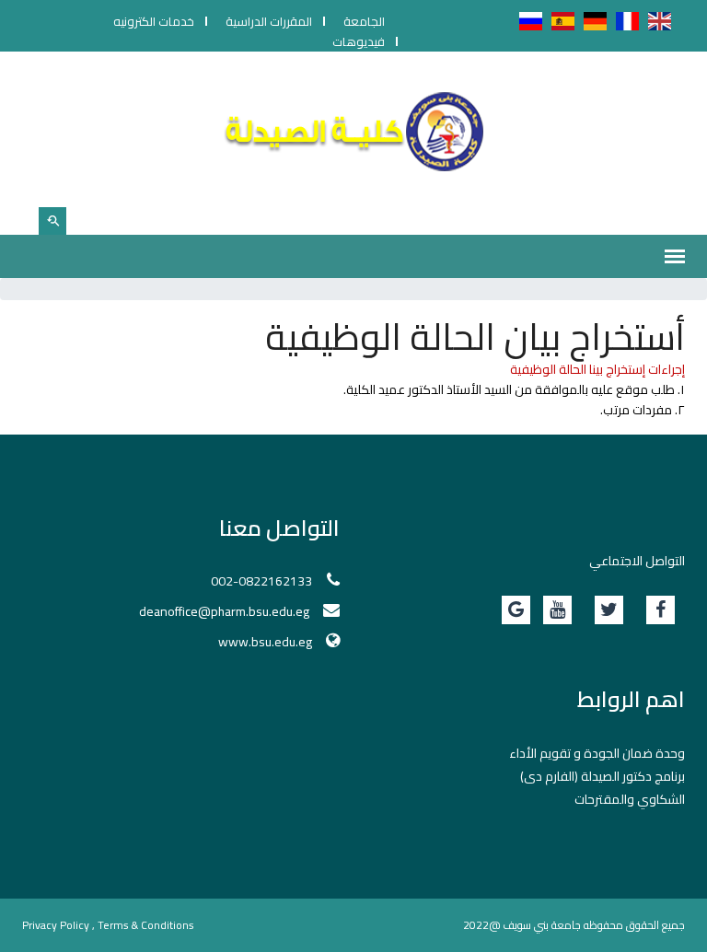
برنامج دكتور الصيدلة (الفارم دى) (602, 776)
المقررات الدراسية (269, 21)
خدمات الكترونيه (153, 21)
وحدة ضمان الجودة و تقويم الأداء (597, 753)
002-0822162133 (261, 581)
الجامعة (364, 21)
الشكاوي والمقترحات (629, 799)
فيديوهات (358, 41)
